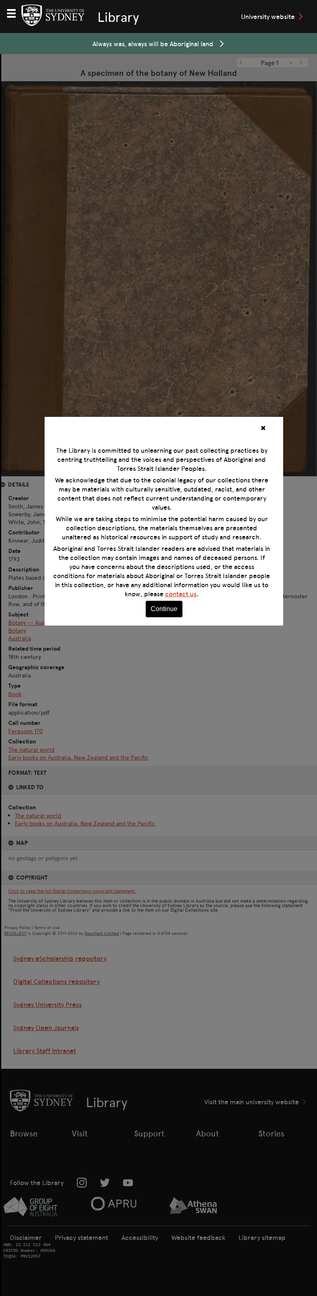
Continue (164, 608)
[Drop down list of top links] (15, 12)
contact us (180, 593)
